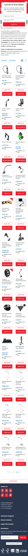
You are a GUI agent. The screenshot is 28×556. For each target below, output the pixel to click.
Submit (14, 24)
